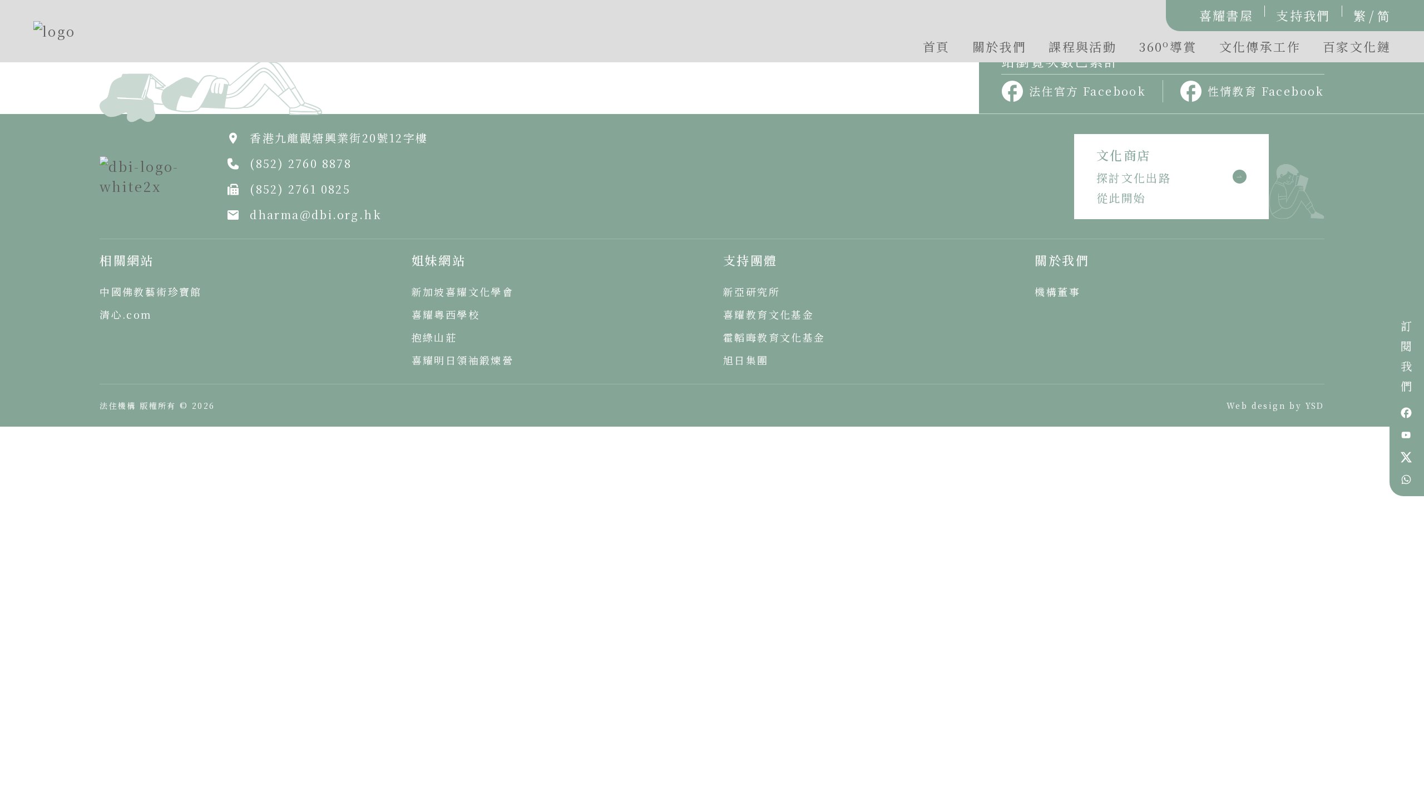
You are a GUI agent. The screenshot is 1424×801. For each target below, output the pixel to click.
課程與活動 (1082, 46)
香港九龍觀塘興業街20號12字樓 (339, 138)
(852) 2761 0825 (300, 189)
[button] (1167, 49)
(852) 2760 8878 (301, 163)
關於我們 (999, 46)
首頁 (936, 46)
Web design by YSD (1275, 405)
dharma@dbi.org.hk (316, 214)
